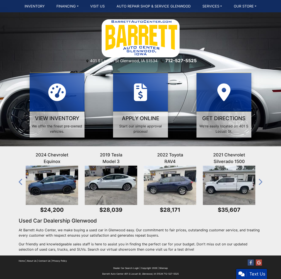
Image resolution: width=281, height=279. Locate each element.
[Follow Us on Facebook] (251, 262)
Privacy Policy (59, 260)
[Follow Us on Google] (259, 262)
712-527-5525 (181, 60)
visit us (161, 249)
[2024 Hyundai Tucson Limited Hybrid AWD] (54, 185)
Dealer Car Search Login (126, 268)
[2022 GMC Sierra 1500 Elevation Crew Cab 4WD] (172, 185)
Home (22, 260)
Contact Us (44, 260)
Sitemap (163, 268)
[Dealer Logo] (141, 38)
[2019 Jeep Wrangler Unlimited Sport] (113, 185)
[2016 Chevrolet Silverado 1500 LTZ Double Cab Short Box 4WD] (231, 185)
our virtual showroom (118, 249)
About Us (31, 260)
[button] (21, 182)
